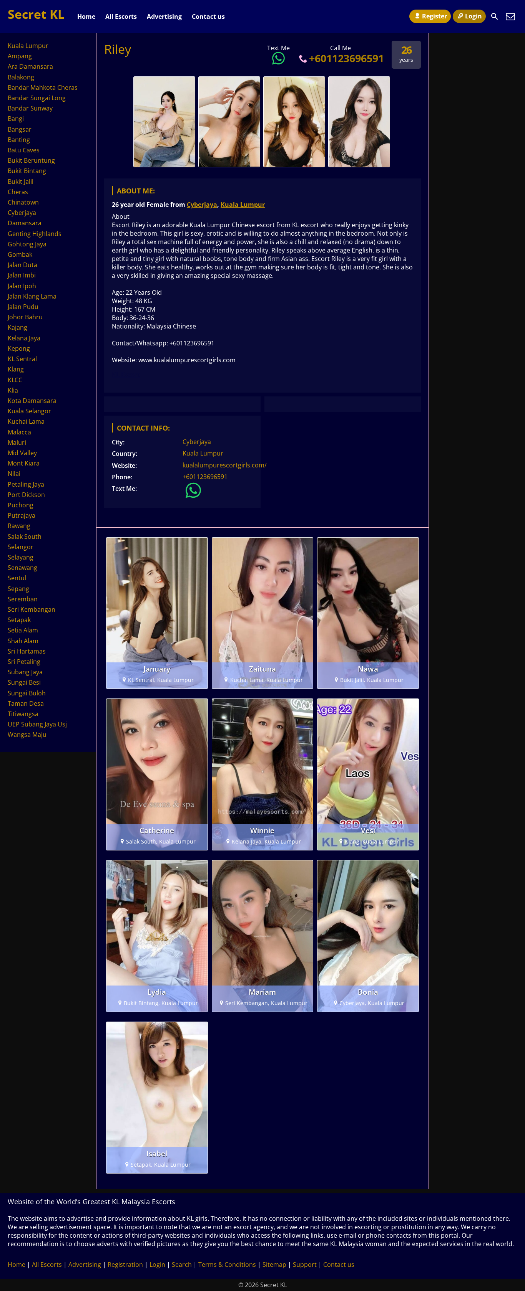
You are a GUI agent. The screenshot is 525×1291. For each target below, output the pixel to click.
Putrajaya (21, 515)
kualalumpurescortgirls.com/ (225, 465)
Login (473, 16)
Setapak (19, 620)
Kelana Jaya (24, 338)
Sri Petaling (24, 661)
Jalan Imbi (22, 275)
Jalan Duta (22, 265)
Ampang (20, 56)
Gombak (20, 254)
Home (86, 16)
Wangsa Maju (27, 734)
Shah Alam (23, 641)
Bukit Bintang (27, 171)
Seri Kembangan (31, 609)
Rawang (19, 526)
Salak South (25, 536)
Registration (125, 1264)
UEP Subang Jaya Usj (37, 724)
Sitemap (274, 1264)
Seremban (23, 599)
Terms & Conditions (227, 1264)
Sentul (17, 578)
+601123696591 (346, 58)
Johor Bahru (25, 317)
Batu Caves (24, 150)
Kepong (19, 348)
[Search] (495, 16)
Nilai (14, 473)
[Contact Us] (510, 16)
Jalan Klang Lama (32, 296)
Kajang (17, 327)
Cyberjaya (202, 204)
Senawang (22, 567)
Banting (19, 139)
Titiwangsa (23, 714)
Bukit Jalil (20, 181)
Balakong (21, 77)
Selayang (20, 557)
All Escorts (121, 16)
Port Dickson (26, 494)
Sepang (18, 588)
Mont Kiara (24, 463)
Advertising (164, 16)
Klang (16, 369)
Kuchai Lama (26, 421)
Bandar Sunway (30, 108)
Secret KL (36, 14)
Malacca (19, 432)
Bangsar (20, 129)
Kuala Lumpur (243, 204)
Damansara (25, 223)
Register (434, 16)
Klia (13, 390)
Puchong (20, 505)
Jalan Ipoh (22, 286)
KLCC (15, 380)
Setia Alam (23, 630)
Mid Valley (22, 453)
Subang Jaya (25, 672)
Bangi (16, 118)
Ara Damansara (30, 66)
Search (182, 1264)
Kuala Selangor (29, 411)
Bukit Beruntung (31, 160)
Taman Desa (26, 703)
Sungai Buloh (27, 693)
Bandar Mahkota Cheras (43, 87)
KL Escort (126, 374)
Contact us (208, 16)
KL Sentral (22, 359)
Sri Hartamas (27, 651)
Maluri (17, 442)
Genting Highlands (34, 233)
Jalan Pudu (23, 306)
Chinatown (23, 202)
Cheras (18, 192)
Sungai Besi (24, 682)
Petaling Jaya (26, 484)
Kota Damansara (32, 400)
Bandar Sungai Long (37, 98)
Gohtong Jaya (27, 244)
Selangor (20, 547)
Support (305, 1264)
